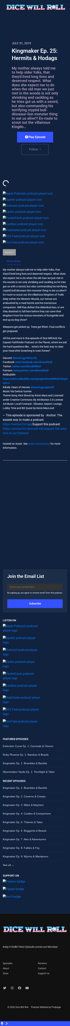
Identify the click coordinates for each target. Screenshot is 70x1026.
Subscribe (35, 603)
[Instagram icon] (12, 988)
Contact (42, 968)
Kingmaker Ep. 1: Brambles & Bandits (25, 763)
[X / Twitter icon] (5, 988)
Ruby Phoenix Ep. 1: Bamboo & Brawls (26, 754)
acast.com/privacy (39, 443)
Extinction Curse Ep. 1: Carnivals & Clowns (28, 746)
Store (5, 973)
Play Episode (37, 137)
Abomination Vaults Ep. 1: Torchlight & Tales (29, 771)
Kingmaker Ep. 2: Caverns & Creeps (24, 796)
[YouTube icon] (27, 988)
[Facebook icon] (19, 988)
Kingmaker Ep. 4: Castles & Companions (27, 813)
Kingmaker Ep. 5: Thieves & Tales (23, 822)
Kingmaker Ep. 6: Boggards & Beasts (24, 830)
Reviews (42, 963)
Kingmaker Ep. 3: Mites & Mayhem (23, 805)
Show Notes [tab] (14, 261)
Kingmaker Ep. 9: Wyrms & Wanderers (25, 856)
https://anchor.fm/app (17, 424)
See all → (8, 865)
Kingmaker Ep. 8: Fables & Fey (21, 847)
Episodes (8, 963)
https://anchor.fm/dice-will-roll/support (28, 428)
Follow (34, 149)
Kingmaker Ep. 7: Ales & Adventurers (24, 839)
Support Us (43, 973)
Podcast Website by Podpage (46, 1007)
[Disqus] (35, 511)
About (6, 968)
